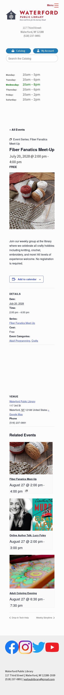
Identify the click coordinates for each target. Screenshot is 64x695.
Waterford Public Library (22, 401)
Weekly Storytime (44, 617)
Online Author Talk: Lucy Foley (28, 535)
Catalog (20, 51)
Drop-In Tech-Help (20, 617)
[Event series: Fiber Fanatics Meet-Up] (26, 491)
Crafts (35, 340)
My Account (47, 51)
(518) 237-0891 (32, 36)
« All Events (17, 130)
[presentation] (31, 458)
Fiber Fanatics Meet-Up (22, 323)
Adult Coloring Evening (23, 593)
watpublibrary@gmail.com (39, 679)
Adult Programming (19, 340)
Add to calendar (27, 279)
